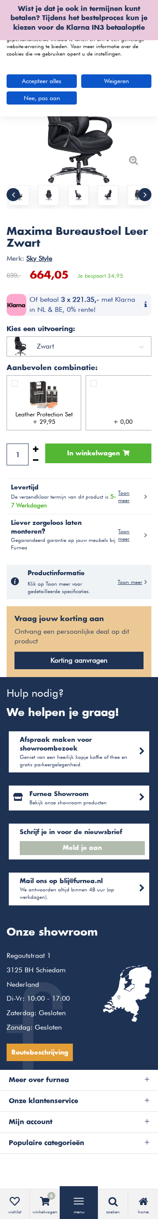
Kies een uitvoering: (41, 329)
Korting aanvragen (79, 660)
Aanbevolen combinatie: (52, 367)
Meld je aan (82, 848)
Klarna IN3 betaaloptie (105, 27)
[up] (36, 449)
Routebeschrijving (39, 1053)
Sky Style (39, 258)
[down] (36, 459)
